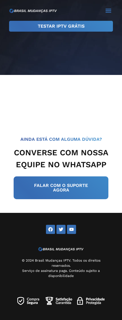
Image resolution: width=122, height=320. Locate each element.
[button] (108, 10)
